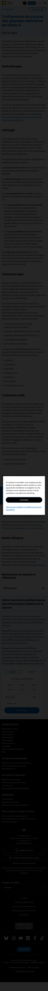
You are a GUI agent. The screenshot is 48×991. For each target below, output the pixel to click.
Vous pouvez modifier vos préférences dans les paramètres (23, 508)
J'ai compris (24, 500)
